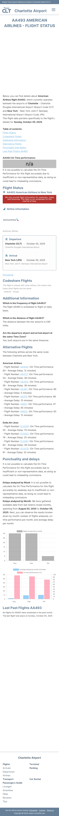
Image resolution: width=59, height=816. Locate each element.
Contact (42, 810)
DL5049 (24, 426)
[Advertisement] (29, 62)
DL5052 (24, 433)
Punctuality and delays (14, 147)
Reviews (7, 797)
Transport (8, 779)
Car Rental (35, 779)
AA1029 (24, 366)
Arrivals (7, 768)
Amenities (8, 790)
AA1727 (24, 374)
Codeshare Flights (12, 136)
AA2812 (24, 381)
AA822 (23, 411)
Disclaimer (33, 810)
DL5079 (24, 448)
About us (50, 810)
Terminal (34, 764)
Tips (5, 801)
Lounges (7, 786)
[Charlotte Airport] (6, 10)
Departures (8, 771)
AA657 (23, 404)
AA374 (23, 396)
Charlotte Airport (31, 11)
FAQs (5, 794)
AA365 (23, 389)
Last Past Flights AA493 (15, 151)
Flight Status (9, 132)
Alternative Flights (12, 143)
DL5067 (24, 441)
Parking (34, 768)
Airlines (6, 775)
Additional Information (14, 140)
